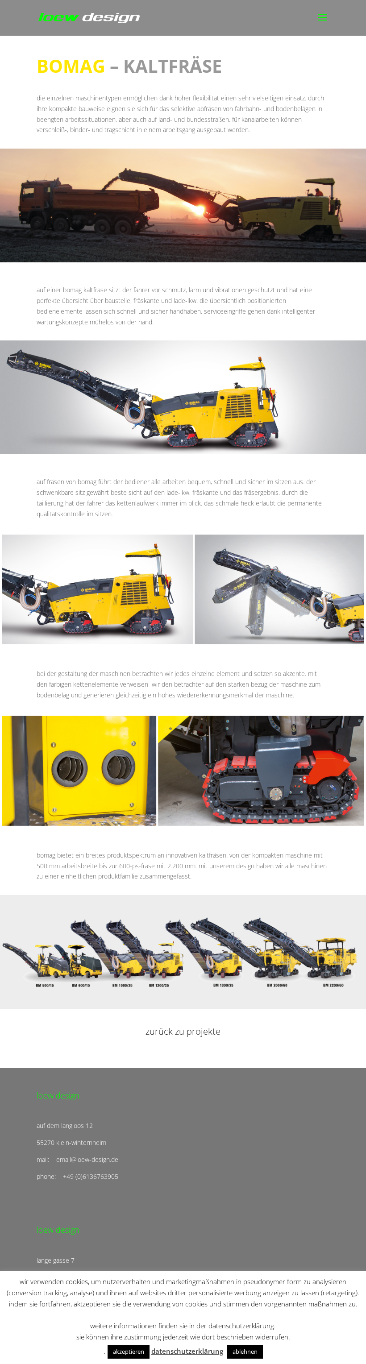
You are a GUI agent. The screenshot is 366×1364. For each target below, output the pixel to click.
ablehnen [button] (245, 1351)
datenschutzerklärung (187, 1351)
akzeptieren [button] (128, 1351)
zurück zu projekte (183, 1031)
